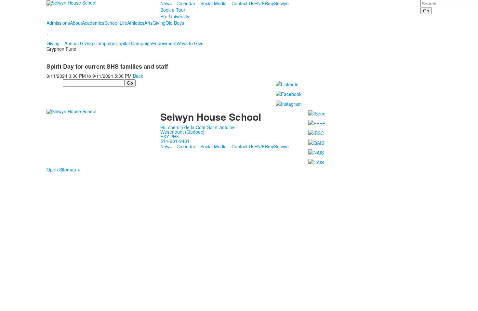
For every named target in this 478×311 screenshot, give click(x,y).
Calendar (186, 3)
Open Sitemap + (63, 169)
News (166, 3)
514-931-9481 (175, 141)
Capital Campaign (133, 43)
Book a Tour (172, 10)
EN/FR (261, 3)
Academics (93, 23)
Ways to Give (190, 43)
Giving (159, 23)
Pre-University (174, 16)
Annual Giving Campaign (89, 43)
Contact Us (243, 3)
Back (138, 76)
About (76, 23)
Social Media (213, 3)
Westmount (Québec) (182, 131)
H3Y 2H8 (169, 136)
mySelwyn (278, 3)
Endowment (164, 43)
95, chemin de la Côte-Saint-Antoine (197, 127)
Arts (148, 23)
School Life (115, 23)
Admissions (58, 23)
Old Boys (175, 23)
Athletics (135, 23)
